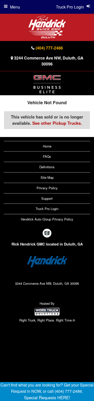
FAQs (47, 156)
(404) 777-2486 (49, 48)
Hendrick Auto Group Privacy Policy (47, 219)
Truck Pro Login (47, 208)
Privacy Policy (47, 188)
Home (47, 146)
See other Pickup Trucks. (57, 123)
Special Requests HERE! (47, 397)
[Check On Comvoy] (47, 233)
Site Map (47, 177)
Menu (15, 7)
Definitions (47, 166)
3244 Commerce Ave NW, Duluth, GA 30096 (48, 61)
